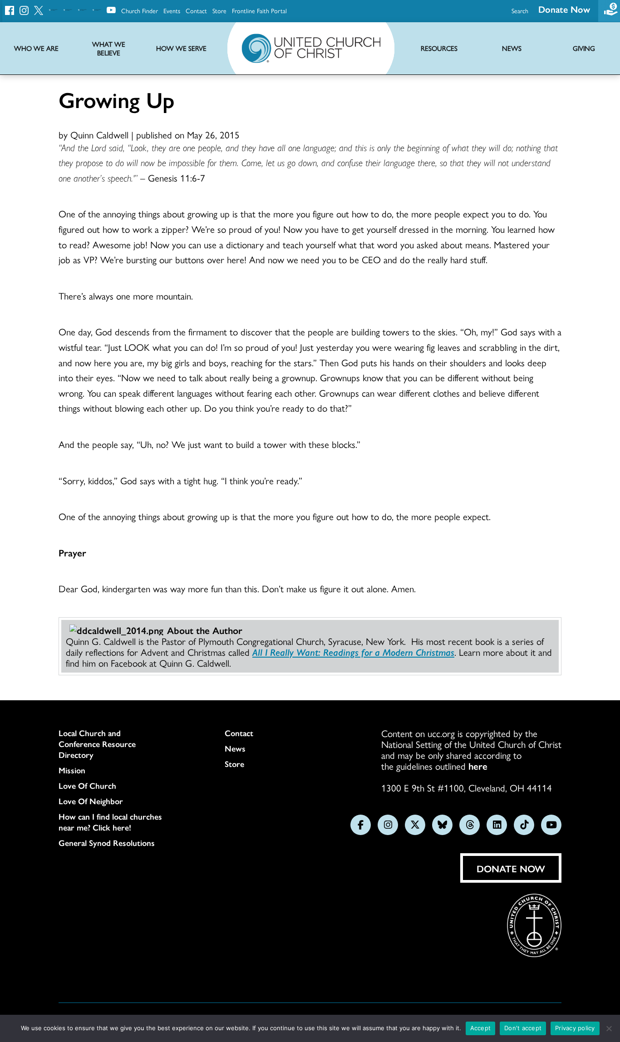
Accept (480, 1028)
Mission (72, 770)
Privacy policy (575, 1028)
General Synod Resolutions (107, 842)
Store (219, 10)
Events (171, 10)
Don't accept (522, 1028)
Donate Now (564, 8)
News (235, 748)
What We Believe (108, 48)
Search (520, 10)
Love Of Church (87, 785)
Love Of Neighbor (91, 801)
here (477, 765)
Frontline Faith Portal (259, 10)
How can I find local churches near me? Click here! (110, 822)
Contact (196, 10)
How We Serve (181, 48)
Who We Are (36, 48)
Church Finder (139, 10)
